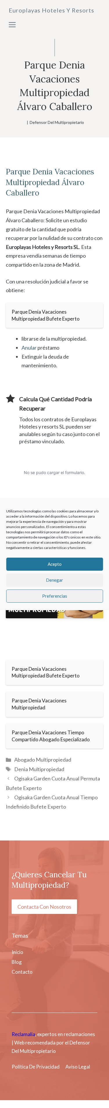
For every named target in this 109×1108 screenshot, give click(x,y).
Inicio (17, 952)
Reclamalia (23, 1034)
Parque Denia (29, 171)
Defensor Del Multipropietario (57, 122)
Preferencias (54, 596)
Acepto (55, 564)
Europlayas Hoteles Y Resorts (51, 10)
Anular (29, 347)
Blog (17, 962)
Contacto (22, 972)
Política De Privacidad (36, 1067)
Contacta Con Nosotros (44, 906)
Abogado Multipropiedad (42, 759)
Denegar (54, 580)
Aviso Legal (77, 1067)
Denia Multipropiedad (39, 769)
